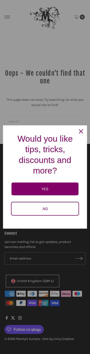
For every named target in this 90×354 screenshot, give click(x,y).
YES (45, 189)
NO (45, 208)
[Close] (81, 131)
